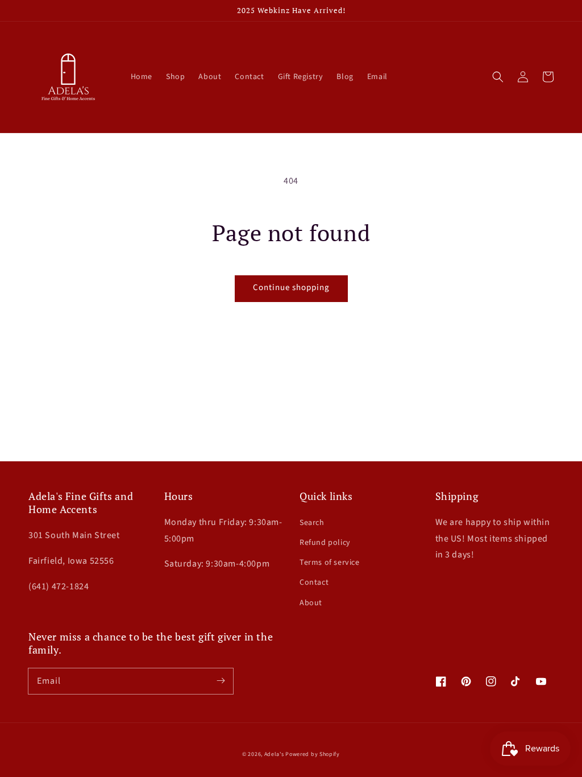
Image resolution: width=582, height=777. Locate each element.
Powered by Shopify (312, 754)
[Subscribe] (220, 680)
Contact (314, 582)
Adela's (275, 754)
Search (312, 522)
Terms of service (330, 562)
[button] (497, 76)
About (311, 603)
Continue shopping (291, 288)
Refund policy (325, 542)
